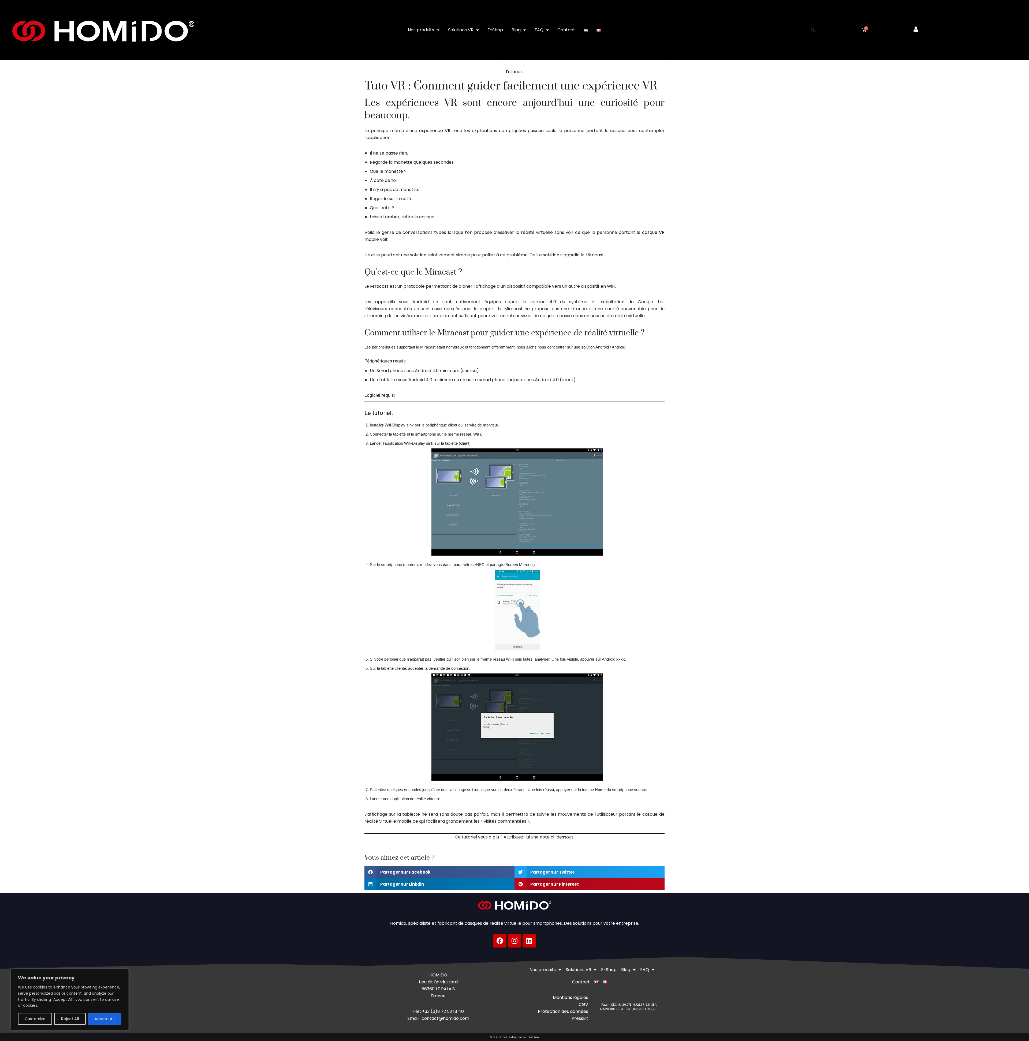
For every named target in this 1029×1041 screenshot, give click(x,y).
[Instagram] (514, 941)
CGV (583, 1004)
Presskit (580, 1018)
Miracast (379, 286)
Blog (516, 30)
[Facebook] (499, 941)
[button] (813, 30)
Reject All (70, 1018)
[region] (70, 999)
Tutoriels (514, 72)
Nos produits (421, 30)
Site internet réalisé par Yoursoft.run (514, 1037)
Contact (566, 30)
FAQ (539, 30)
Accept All (105, 1018)
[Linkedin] (529, 941)
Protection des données (563, 1011)
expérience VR (434, 131)
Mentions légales (570, 997)
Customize (35, 1018)
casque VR (653, 232)
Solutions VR (461, 30)
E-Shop (495, 30)
